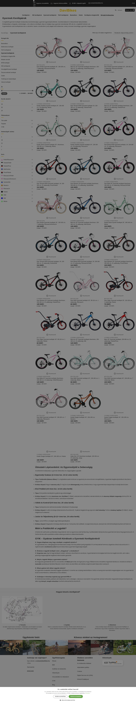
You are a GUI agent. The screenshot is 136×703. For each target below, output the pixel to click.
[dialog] (68, 695)
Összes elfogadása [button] (75, 696)
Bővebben (87, 693)
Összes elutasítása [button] (60, 696)
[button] (68, 700)
